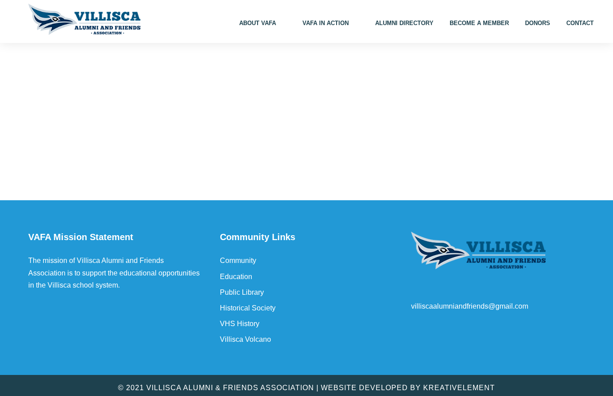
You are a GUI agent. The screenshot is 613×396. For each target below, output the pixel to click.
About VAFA (257, 23)
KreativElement (459, 388)
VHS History (239, 323)
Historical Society (248, 308)
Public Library (242, 292)
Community (238, 260)
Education (236, 276)
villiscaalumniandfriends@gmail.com (469, 306)
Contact (580, 23)
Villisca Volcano (245, 339)
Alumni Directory (404, 23)
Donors (537, 23)
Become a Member (479, 23)
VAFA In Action (325, 23)
